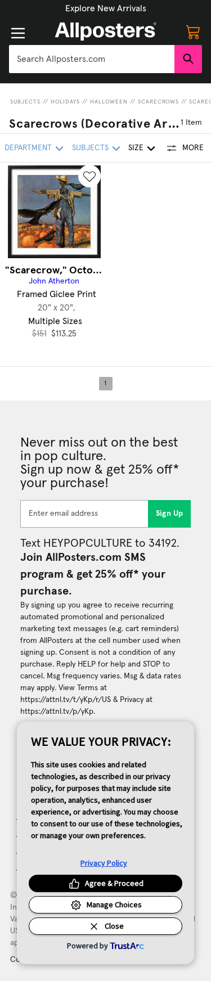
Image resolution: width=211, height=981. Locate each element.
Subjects (25, 102)
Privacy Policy (103, 863)
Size (135, 148)
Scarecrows (158, 102)
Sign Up (169, 514)
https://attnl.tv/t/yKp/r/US (65, 700)
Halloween (109, 102)
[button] (105, 8)
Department (28, 148)
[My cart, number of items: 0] (193, 31)
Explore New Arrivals (105, 8)
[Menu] (18, 33)
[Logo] (105, 31)
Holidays (65, 102)
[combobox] (91, 59)
